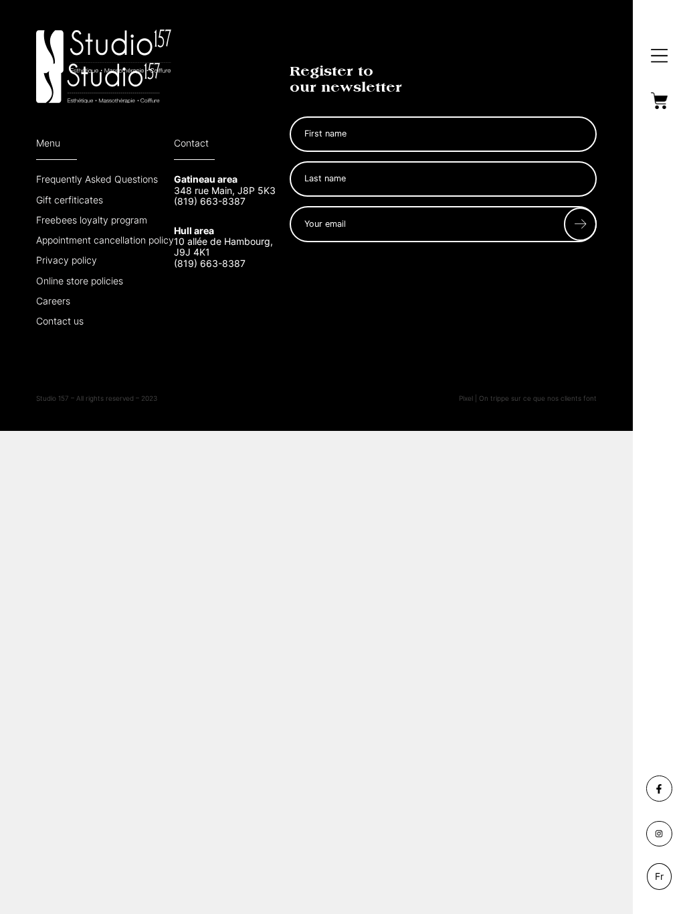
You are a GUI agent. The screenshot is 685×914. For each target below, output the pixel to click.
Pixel (467, 398)
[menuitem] (659, 876)
